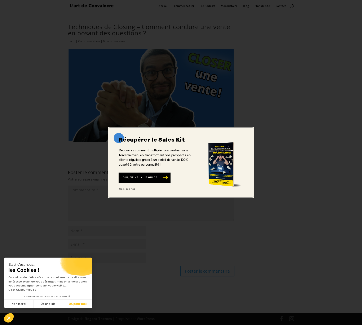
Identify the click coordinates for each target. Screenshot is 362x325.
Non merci (19, 304)
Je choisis (48, 304)
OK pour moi (78, 304)
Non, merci (127, 188)
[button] (9, 318)
